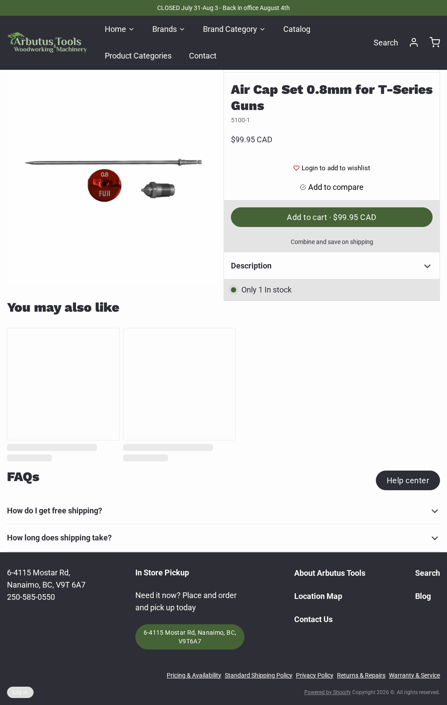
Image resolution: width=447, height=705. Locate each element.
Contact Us (313, 619)
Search (386, 42)
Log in (20, 692)
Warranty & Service (414, 675)
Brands (164, 29)
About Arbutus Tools (329, 573)
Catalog (296, 29)
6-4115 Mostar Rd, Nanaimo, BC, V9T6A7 (190, 637)
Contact (203, 55)
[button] (332, 217)
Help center (408, 480)
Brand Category (230, 29)
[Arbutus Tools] (47, 42)
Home (115, 29)
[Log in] (410, 42)
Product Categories (138, 55)
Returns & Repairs (361, 675)
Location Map (318, 596)
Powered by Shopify (327, 692)
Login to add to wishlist (336, 168)
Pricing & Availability (194, 675)
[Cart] (431, 42)
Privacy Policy (315, 675)
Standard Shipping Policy (258, 675)
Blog (423, 596)
